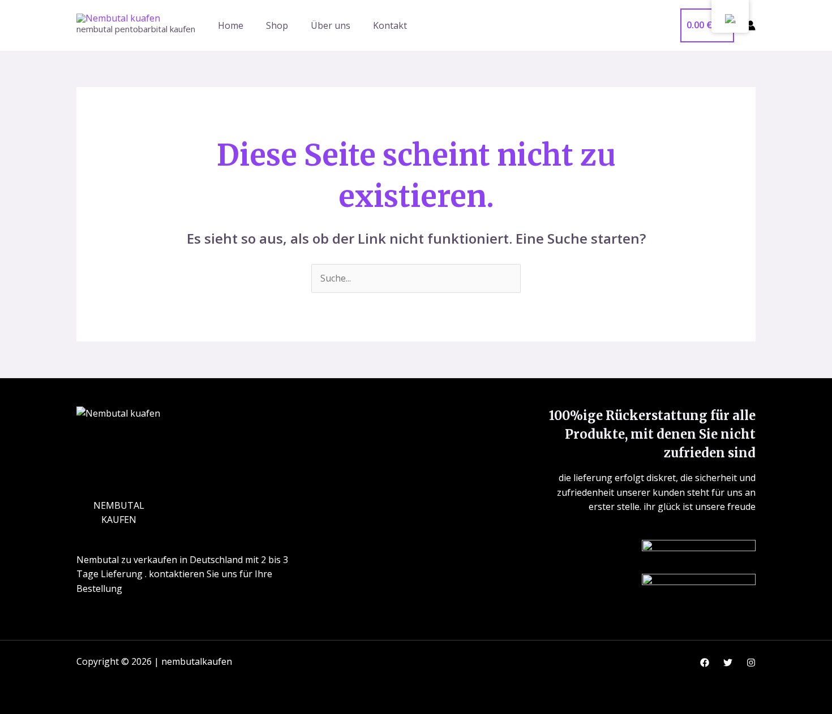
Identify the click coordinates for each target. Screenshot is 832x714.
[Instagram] (751, 662)
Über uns (330, 25)
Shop (277, 25)
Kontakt (390, 25)
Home (230, 25)
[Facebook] (704, 662)
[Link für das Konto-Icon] (750, 25)
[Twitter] (727, 662)
